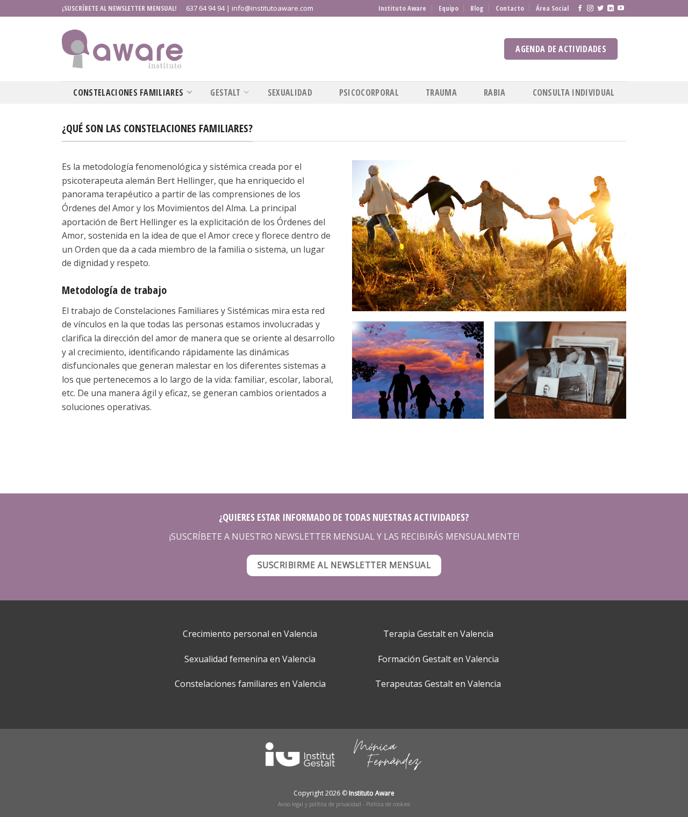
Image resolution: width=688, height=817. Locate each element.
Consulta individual (574, 92)
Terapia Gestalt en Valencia (438, 634)
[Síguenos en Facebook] (580, 8)
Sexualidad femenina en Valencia (250, 659)
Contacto (510, 8)
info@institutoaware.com (272, 8)
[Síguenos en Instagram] (590, 8)
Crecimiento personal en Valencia (250, 634)
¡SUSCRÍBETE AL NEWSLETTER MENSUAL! (119, 8)
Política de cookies (388, 804)
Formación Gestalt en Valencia (438, 659)
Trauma (441, 92)
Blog (476, 8)
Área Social (552, 8)
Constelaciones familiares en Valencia (250, 684)
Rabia (495, 92)
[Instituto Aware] (122, 49)
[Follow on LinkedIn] (610, 8)
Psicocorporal (369, 92)
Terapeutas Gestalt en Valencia (438, 684)
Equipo (448, 8)
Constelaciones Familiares (128, 92)
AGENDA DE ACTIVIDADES (560, 49)
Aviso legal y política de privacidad (319, 804)
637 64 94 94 (205, 8)
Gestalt (225, 92)
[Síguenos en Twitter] (600, 8)
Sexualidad (290, 92)
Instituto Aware (402, 8)
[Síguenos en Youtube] (621, 8)
